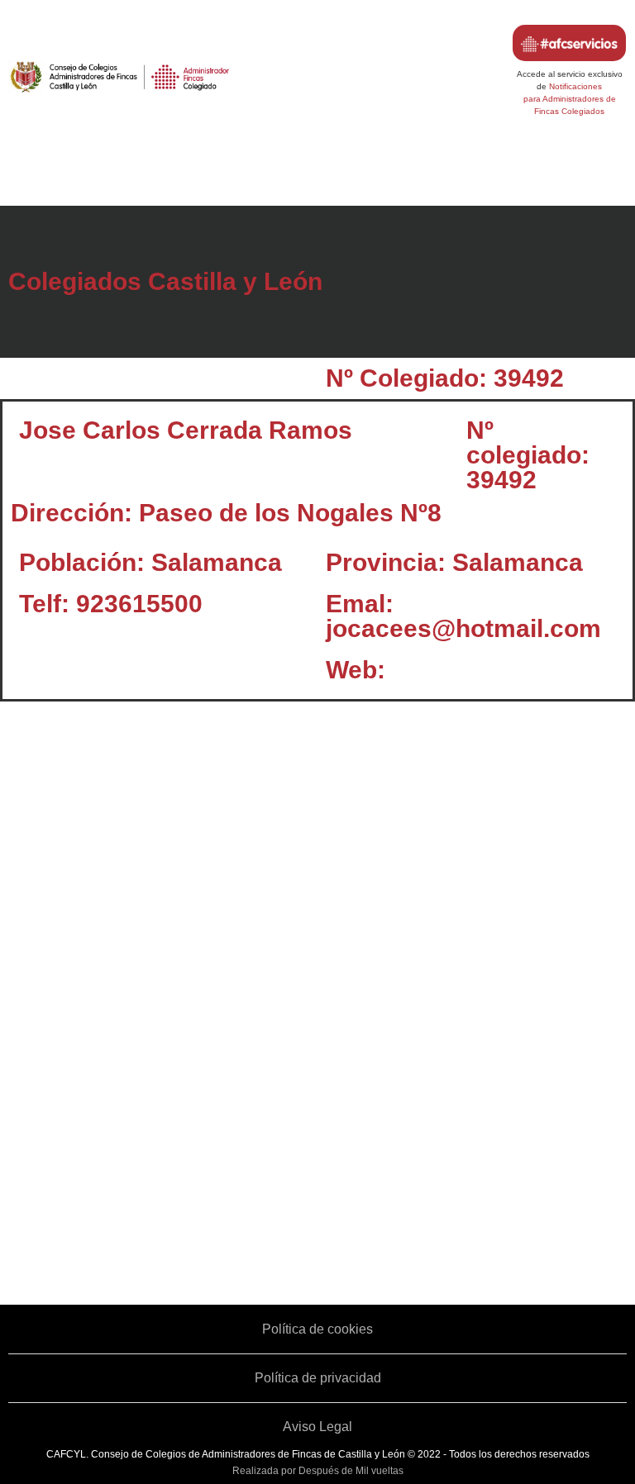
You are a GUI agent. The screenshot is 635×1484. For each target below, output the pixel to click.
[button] (317, 175)
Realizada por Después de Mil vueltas (317, 1471)
